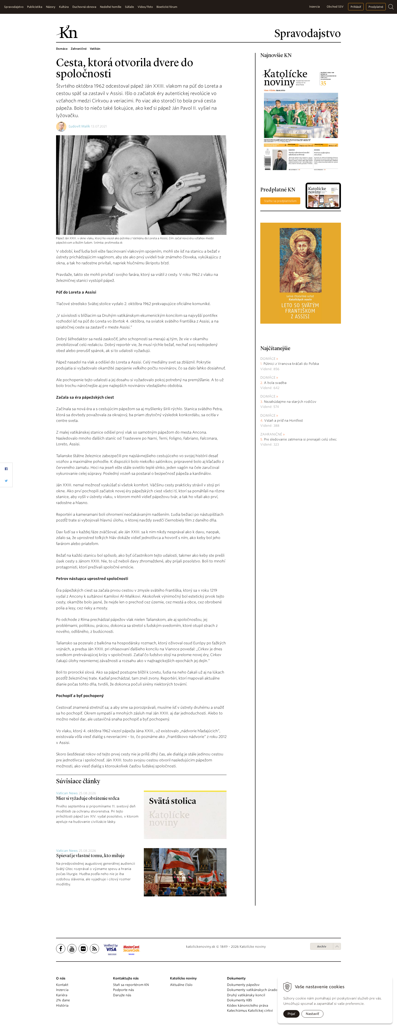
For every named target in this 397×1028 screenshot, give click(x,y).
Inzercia (314, 6)
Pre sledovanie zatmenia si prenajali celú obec (301, 439)
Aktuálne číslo (181, 985)
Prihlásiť (356, 7)
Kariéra (61, 995)
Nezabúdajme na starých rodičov (290, 401)
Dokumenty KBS (239, 1000)
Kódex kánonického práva (247, 1005)
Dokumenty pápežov (243, 985)
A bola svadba (275, 383)
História (62, 1005)
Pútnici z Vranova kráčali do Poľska (291, 364)
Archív (321, 946)
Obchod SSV (335, 6)
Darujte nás (122, 995)
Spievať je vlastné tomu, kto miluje (90, 856)
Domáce (267, 358)
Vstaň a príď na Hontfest (283, 420)
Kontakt (62, 985)
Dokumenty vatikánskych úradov (253, 990)
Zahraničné (271, 434)
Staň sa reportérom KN (131, 985)
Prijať (291, 1014)
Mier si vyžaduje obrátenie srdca (87, 798)
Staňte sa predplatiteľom (280, 201)
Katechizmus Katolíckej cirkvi (250, 1010)
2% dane (63, 1000)
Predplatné (376, 7)
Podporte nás (123, 990)
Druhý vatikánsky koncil (246, 995)
